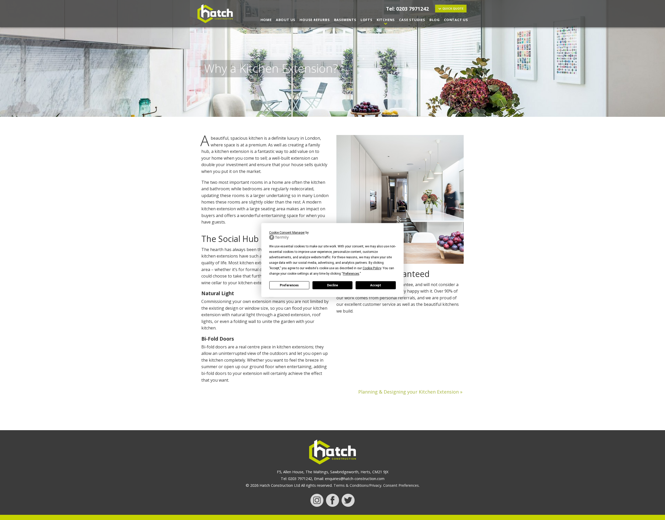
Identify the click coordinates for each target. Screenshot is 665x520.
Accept (375, 285)
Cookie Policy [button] (372, 268)
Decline (332, 285)
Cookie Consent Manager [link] (287, 232)
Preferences (289, 285)
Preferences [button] (351, 273)
